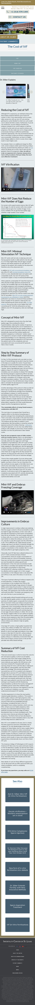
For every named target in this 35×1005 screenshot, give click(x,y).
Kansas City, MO (29, 997)
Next (31, 92)
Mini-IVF (17, 63)
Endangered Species (18, 973)
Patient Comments (17, 963)
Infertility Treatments (17, 959)
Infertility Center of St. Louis (17, 941)
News (17, 966)
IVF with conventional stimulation (19, 270)
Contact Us (19, 17)
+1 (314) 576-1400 (19, 12)
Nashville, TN (17, 997)
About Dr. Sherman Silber (17, 956)
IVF (17, 58)
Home (17, 949)
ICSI (31, 147)
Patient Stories (17, 73)
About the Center (17, 953)
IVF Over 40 (17, 68)
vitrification (28, 425)
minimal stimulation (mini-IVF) (22, 272)
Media (17, 969)
